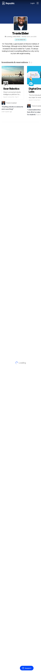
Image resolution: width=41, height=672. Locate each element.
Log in (32, 3)
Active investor (20, 39)
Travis (8, 103)
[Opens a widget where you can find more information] (27, 668)
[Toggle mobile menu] (38, 3)
